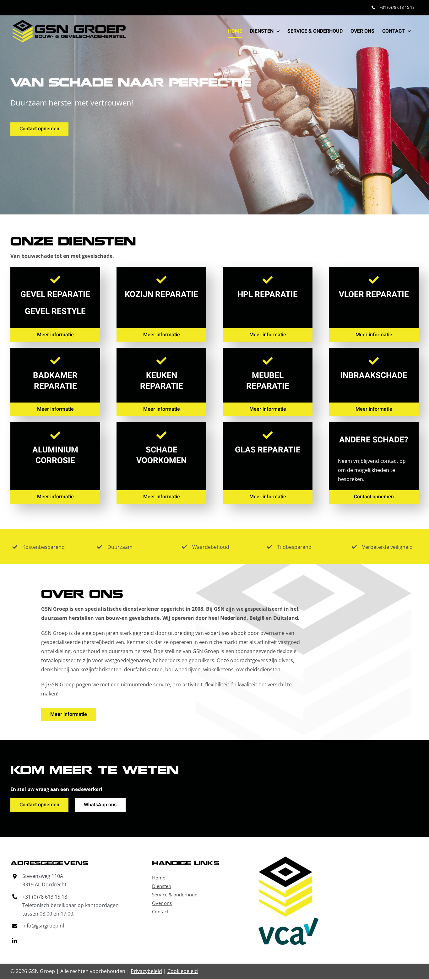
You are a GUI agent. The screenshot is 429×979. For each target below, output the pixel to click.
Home (158, 877)
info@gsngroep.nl (43, 925)
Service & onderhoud (175, 894)
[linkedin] (14, 940)
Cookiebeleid (182, 971)
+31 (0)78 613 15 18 (44, 896)
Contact (160, 911)
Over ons (162, 903)
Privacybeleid (146, 971)
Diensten (161, 886)
